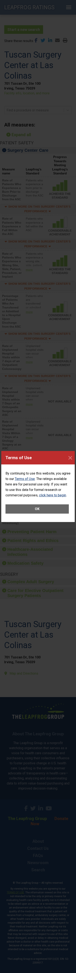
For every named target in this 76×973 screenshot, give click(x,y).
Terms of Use (25, 479)
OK (37, 509)
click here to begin (52, 495)
